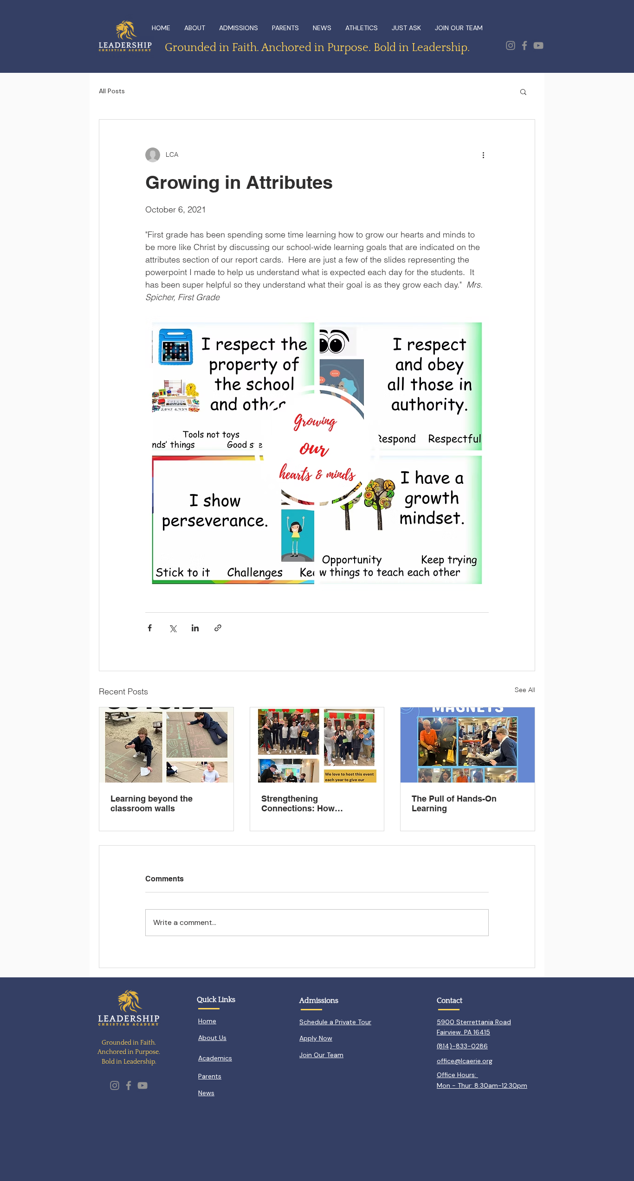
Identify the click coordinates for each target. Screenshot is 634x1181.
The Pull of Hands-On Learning (454, 803)
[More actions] (483, 154)
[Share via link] (217, 627)
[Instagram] (511, 45)
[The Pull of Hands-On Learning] (468, 745)
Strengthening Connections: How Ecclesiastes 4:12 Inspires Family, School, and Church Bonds (315, 803)
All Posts (112, 91)
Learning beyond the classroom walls (151, 803)
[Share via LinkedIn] (195, 627)
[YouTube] (538, 45)
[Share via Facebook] (149, 627)
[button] (523, 91)
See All (525, 690)
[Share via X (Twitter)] (172, 627)
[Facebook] (524, 45)
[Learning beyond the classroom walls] (166, 745)
